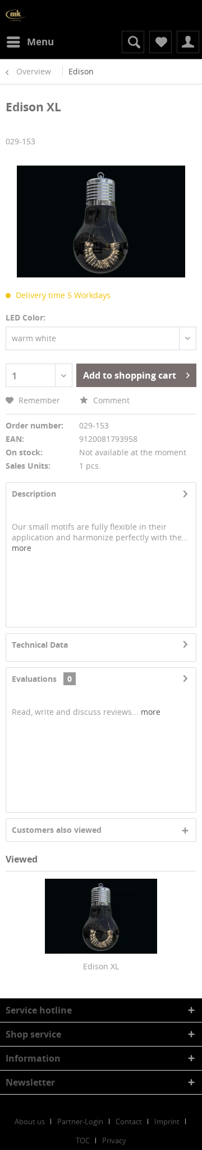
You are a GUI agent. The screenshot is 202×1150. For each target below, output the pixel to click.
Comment (110, 400)
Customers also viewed (57, 829)
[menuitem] (29, 42)
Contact (129, 1121)
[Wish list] (160, 42)
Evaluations (34, 678)
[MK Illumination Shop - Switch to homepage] (15, 15)
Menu (40, 41)
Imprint (167, 1121)
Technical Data (40, 644)
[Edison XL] (101, 916)
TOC (83, 1140)
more (21, 548)
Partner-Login (80, 1121)
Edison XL (101, 966)
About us (30, 1121)
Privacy (114, 1140)
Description (34, 493)
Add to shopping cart (129, 375)
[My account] (188, 42)
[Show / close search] (133, 42)
